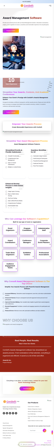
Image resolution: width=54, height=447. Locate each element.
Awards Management (7, 425)
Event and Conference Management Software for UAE (39, 417)
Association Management (8, 430)
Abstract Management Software (35, 411)
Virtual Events (6, 423)
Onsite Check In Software (33, 406)
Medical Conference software (9, 433)
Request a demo (10, 30)
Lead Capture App (7, 435)
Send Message (27, 388)
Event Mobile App (32, 413)
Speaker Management (8, 428)
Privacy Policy (47, 442)
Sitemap (49, 440)
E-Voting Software (7, 437)
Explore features (10, 112)
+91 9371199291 (26, 1)
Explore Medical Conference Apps (35, 420)
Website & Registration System (35, 409)
